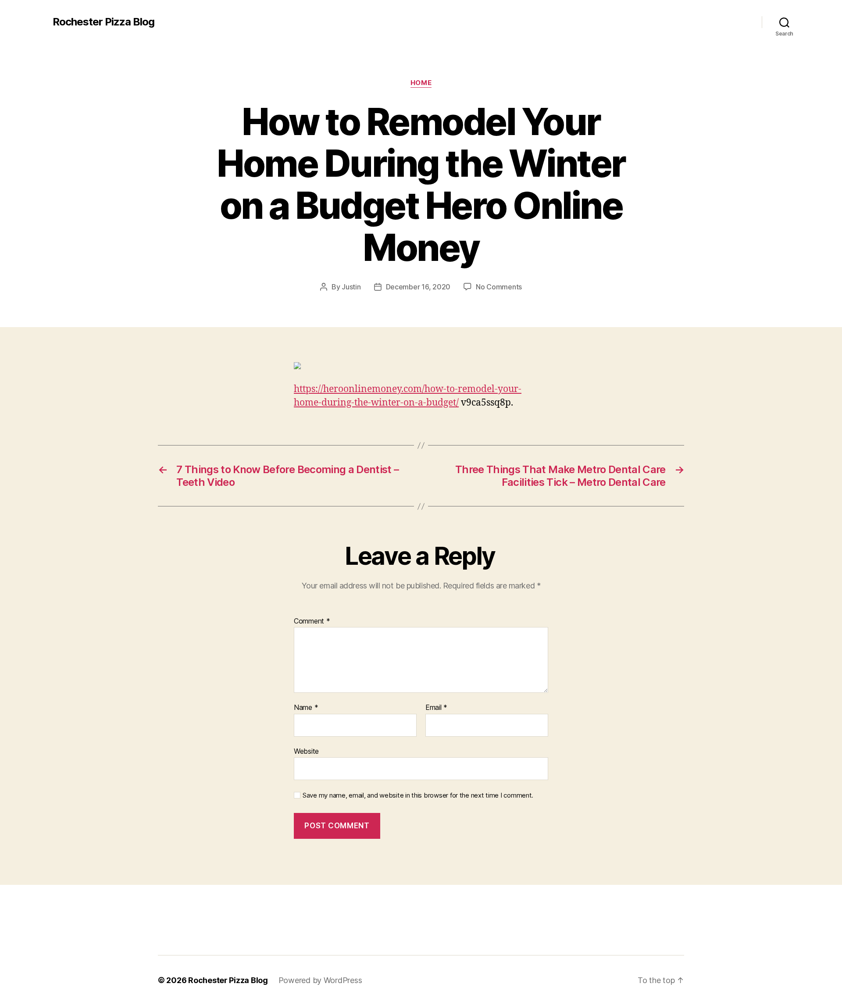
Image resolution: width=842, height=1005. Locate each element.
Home (421, 83)
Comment (312, 621)
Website (306, 751)
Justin (351, 286)
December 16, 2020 (418, 286)
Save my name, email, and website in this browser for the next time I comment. (418, 795)
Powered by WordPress (320, 980)
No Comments (499, 286)
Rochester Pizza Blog (103, 22)
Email (436, 708)
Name (306, 708)
